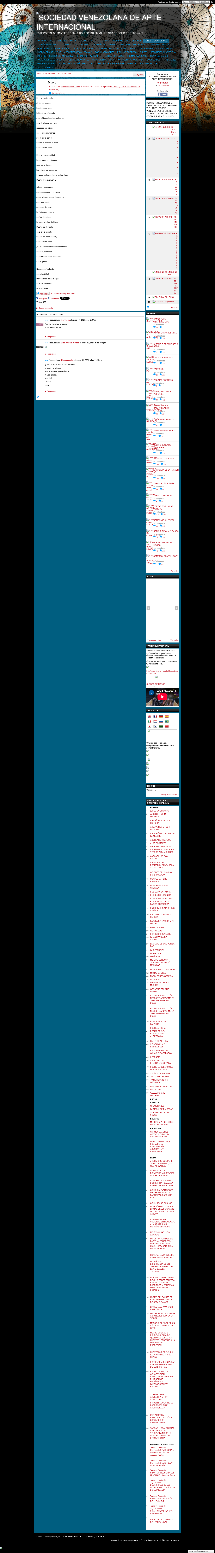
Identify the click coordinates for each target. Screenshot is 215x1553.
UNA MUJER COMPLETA (161, 1086)
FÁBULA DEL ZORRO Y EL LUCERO (162, 922)
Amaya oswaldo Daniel (70, 86)
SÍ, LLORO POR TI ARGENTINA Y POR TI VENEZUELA (160, 1397)
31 (157, 363)
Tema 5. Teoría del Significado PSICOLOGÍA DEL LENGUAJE (161, 1498)
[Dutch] (155, 721)
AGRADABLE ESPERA (177, 250)
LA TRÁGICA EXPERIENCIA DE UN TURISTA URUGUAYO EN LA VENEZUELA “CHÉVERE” (161, 1266)
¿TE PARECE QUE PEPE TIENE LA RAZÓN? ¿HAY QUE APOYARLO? (161, 1163)
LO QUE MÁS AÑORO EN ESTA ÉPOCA (161, 1308)
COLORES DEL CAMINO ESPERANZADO (161, 873)
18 (163, 537)
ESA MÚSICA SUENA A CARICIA (160, 915)
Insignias (113, 1540)
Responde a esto (44, 308)
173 (158, 514)
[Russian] (161, 721)
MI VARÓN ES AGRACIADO (162, 969)
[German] (161, 716)
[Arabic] (161, 726)
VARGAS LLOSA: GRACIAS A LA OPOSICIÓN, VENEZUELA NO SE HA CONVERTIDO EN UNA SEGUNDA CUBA (162, 1433)
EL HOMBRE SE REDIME (161, 898)
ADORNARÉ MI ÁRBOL (160, 839)
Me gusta (44, 293)
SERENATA (155, 1057)
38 (157, 399)
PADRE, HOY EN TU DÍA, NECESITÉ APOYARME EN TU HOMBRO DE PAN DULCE (162, 999)
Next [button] (176, 608)
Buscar (212, 2)
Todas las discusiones (45, 73)
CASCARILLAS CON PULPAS (159, 857)
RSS (38, 397)
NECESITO (155, 979)
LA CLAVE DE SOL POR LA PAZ (162, 945)
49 (157, 550)
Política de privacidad (150, 1540)
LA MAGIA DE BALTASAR (161, 1109)
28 (163, 374)
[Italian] (149, 721)
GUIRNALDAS (156, 930)
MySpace (43, 298)
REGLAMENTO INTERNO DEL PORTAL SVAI (161, 1520)
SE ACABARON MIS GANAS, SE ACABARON (161, 1051)
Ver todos (175, 307)
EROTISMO (158, 369)
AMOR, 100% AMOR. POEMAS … (162, 392)
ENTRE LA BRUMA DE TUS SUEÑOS (162, 909)
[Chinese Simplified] (167, 726)
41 (165, 478)
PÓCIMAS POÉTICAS (163, 380)
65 (157, 413)
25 (157, 327)
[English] (149, 716)
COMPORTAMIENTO (176, 286)
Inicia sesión (163, 85)
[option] (162, 608)
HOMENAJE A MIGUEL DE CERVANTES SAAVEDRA (162, 1256)
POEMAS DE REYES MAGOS (162, 543)
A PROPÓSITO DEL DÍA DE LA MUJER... (162, 834)
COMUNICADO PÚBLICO (161, 1203)
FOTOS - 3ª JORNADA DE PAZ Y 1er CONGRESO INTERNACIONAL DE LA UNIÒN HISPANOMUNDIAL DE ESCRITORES (162, 1243)
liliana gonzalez (67, 360)
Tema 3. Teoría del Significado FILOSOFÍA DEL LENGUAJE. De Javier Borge (162, 1473)
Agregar (140, 74)
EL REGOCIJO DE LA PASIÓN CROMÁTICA (159, 902)
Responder (50, 336)
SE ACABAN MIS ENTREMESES (157, 1045)
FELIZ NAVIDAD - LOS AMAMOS (160, 1233)
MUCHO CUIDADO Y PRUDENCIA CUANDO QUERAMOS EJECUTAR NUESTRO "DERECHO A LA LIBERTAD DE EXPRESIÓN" (162, 1338)
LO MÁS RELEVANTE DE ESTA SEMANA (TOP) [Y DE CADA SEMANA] (161, 1299)
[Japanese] (149, 726)
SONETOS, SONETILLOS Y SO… (165, 557)
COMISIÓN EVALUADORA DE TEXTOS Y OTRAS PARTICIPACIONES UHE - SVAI (161, 1194)
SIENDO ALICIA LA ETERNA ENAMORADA (160, 1061)
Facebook (55, 298)
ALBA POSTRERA (158, 843)
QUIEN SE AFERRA (159, 1041)
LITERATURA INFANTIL (163, 419)
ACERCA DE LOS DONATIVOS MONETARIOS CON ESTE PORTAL (162, 1173)
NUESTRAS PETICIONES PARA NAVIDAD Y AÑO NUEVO (161, 1355)
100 (158, 478)
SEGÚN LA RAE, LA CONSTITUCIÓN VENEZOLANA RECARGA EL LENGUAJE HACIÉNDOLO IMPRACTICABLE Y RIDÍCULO (161, 1379)
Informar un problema (129, 1540)
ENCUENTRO (172, 273)
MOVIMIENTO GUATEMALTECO (161, 320)
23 (157, 352)
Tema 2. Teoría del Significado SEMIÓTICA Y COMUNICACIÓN (161, 1463)
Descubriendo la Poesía (163, 458)
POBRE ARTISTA (158, 1027)
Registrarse (163, 2)
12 (157, 537)
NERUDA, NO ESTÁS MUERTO (159, 983)
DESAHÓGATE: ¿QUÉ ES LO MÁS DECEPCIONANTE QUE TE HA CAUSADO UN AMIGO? (162, 1210)
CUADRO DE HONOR (155, 684)
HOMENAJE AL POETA (163, 520)
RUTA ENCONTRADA (176, 187)
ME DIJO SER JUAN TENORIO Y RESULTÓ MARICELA (160, 962)
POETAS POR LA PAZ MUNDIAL (163, 507)
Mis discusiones (64, 73)
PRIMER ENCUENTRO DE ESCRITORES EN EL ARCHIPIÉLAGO (161, 1405)
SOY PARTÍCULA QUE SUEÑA (160, 1113)
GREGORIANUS (157, 1105)
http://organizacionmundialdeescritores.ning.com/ (162, 672)
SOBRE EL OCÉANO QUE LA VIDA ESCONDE (161, 1068)
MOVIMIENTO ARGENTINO (165, 332)
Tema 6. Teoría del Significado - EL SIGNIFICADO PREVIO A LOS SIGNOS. (161, 1509)
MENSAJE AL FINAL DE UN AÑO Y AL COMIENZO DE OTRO (162, 1325)
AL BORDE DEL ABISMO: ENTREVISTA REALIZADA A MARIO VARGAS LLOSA (161, 1183)
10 (163, 338)
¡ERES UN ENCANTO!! (160, 810)
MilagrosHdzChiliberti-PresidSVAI (67, 1536)
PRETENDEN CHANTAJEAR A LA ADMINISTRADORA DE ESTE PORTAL (162, 1364)
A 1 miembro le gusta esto (63, 293)
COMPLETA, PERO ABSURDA (158, 880)
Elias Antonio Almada (70, 342)
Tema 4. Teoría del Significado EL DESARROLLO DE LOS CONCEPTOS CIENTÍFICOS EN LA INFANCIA (162, 1484)
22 (163, 425)
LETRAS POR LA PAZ (163, 357)
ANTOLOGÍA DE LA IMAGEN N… (166, 471)
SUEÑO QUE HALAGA (160, 1073)
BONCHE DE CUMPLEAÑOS (166, 531)
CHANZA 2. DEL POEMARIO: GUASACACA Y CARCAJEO (162, 865)
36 (157, 374)
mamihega (65, 319)
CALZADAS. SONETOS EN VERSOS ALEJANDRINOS (162, 850)
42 (163, 399)
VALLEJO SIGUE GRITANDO (157, 1094)
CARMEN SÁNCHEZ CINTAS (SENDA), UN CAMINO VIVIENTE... (159, 1134)
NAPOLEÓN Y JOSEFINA (161, 976)
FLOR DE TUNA (157, 927)
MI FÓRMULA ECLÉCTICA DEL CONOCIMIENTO (161, 1123)
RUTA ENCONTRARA (176, 205)
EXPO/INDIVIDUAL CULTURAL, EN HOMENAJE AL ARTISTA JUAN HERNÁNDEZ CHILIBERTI (162, 1223)
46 (157, 526)
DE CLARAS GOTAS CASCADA (159, 886)
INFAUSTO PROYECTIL (160, 933)
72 (157, 338)
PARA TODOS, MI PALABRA (158, 1022)
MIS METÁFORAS (158, 972)
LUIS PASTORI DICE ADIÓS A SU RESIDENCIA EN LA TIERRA (162, 1316)
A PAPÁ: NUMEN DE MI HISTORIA (160, 821)
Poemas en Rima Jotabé (163, 483)
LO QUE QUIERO (174, 131)
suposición (169, 301)
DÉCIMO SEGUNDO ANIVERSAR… (162, 446)
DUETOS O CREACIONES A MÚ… (165, 345)
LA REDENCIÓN (157, 950)
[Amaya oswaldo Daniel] (40, 87)
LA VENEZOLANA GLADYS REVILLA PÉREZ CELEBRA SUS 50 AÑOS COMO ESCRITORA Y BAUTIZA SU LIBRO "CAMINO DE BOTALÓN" (162, 1283)
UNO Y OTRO (156, 1089)
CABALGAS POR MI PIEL (161, 846)
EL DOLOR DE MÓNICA (160, 895)
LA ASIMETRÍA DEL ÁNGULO (159, 938)
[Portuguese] (167, 721)
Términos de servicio (170, 1540)
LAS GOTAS (155, 953)
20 (163, 413)
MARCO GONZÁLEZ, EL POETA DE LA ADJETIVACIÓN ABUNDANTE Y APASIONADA (161, 1146)
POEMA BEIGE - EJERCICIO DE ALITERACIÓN (157, 1033)
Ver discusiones (58, 93)
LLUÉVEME (155, 956)
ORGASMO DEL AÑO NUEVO (159, 990)
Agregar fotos (155, 640)
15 (163, 352)
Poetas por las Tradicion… (164, 495)
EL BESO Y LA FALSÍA (160, 891)
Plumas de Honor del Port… (165, 430)
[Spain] (167, 716)
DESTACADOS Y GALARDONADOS (161, 406)
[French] (155, 716)
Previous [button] (148, 608)
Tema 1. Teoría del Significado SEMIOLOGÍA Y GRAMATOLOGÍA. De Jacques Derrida (162, 1451)
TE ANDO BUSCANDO (160, 1076)
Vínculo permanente (46, 320)
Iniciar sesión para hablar (198, 1551)
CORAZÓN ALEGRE (176, 223)
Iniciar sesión (174, 2)
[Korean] (155, 726)
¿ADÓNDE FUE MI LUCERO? (158, 815)
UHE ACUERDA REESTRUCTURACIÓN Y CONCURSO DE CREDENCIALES (161, 1419)
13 (157, 453)
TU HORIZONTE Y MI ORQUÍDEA (159, 1081)
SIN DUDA (169, 297)
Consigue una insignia (169, 794)
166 (158, 464)
